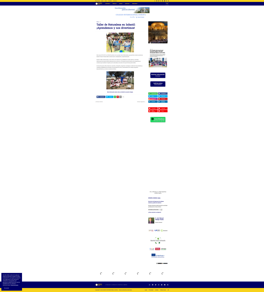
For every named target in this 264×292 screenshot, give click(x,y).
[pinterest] (162, 1)
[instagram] (160, 1)
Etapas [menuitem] (120, 3)
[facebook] (156, 1)
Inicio (98, 21)
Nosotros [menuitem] (107, 3)
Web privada (97, 0)
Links (106, 0)
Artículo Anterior (99, 101)
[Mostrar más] (123, 97)
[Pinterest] (118, 97)
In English (110, 0)
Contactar (115, 0)
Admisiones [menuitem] (134, 3)
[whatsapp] (154, 1)
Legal (146, 289)
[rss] (168, 1)
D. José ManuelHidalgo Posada (159, 219)
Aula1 (102, 0)
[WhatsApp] (115, 97)
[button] (167, 4)
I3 (100, 21)
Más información (14, 285)
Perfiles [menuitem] (114, 3)
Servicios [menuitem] (127, 3)
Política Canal (163, 289)
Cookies (156, 289)
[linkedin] (166, 1)
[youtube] (164, 1)
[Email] (120, 97)
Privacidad (151, 289)
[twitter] (158, 1)
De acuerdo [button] (6, 288)
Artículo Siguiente (141, 101)
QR (168, 289)
